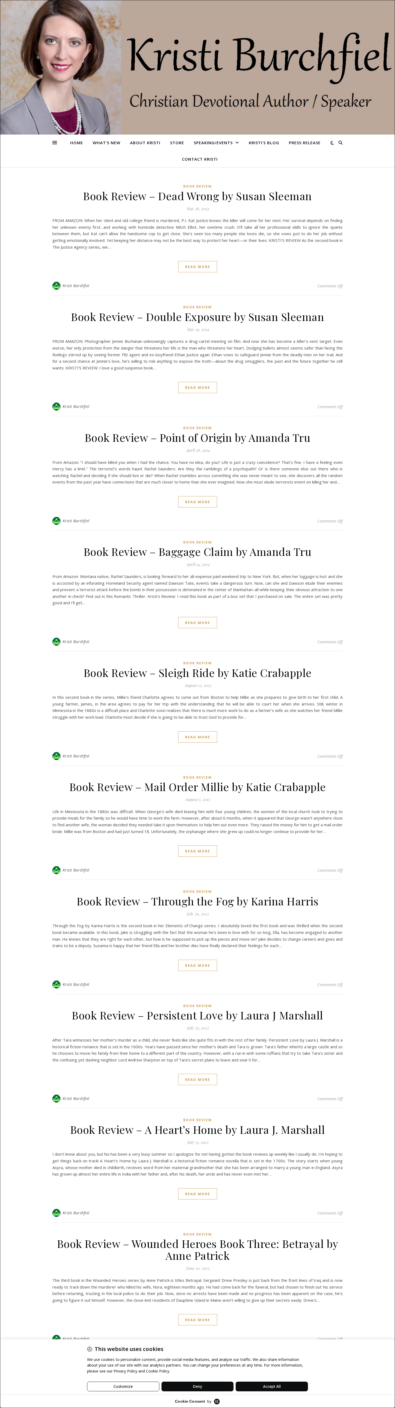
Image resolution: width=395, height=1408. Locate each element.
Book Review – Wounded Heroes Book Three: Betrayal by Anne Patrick (197, 1249)
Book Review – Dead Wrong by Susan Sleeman (197, 196)
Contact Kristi (200, 159)
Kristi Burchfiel (76, 285)
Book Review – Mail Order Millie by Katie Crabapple (197, 786)
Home (76, 142)
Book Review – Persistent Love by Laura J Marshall (197, 1015)
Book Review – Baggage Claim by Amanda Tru (198, 551)
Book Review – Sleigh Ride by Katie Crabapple (198, 672)
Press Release (305, 142)
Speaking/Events (213, 142)
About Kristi (145, 142)
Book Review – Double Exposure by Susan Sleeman (197, 316)
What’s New (106, 142)
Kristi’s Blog (264, 142)
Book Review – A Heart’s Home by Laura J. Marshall (197, 1129)
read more (197, 266)
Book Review (197, 186)
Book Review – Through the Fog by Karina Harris (197, 901)
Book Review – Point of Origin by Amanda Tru (198, 437)
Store (177, 142)
